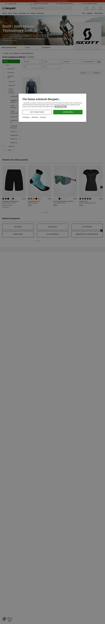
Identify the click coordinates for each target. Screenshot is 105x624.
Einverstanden (68, 112)
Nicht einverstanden (37, 112)
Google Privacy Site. (60, 106)
